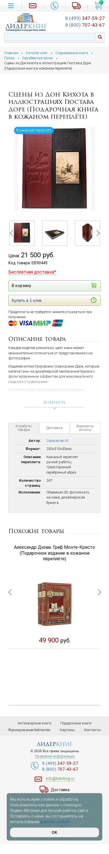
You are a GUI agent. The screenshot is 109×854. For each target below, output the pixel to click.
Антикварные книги (34, 723)
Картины (67, 730)
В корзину (21, 285)
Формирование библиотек (29, 730)
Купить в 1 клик (27, 300)
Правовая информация (55, 756)
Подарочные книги (75, 723)
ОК (54, 832)
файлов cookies (55, 821)
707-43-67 (85, 25)
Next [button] (96, 233)
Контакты (92, 730)
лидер (26, 26)
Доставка (54, 428)
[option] (54, 169)
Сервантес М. (57, 441)
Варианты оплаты (85, 428)
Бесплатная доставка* (32, 272)
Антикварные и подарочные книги (26, 30)
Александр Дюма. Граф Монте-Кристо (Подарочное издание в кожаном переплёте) (54, 553)
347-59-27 (85, 18)
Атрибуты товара (23, 428)
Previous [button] (12, 233)
